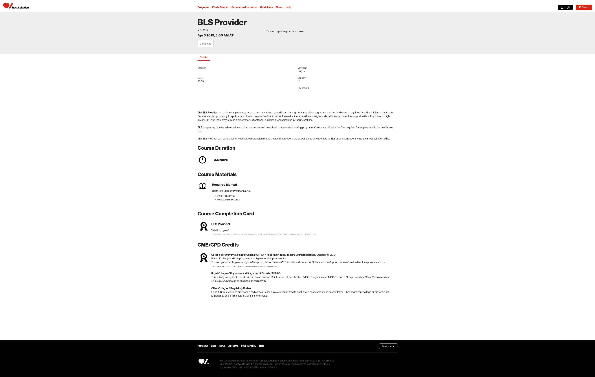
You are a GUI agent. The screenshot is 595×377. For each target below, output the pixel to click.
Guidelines (266, 7)
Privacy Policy (248, 346)
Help (288, 7)
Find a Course (220, 7)
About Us (233, 346)
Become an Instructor (244, 7)
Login (567, 7)
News (279, 7)
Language (389, 347)
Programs (203, 7)
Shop (213, 346)
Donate (585, 7)
